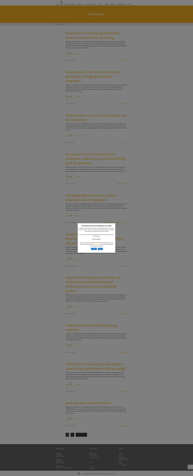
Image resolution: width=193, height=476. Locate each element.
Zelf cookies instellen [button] (96, 239)
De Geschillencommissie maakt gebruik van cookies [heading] (96, 226)
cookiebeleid (97, 244)
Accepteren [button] (94, 248)
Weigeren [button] (100, 248)
